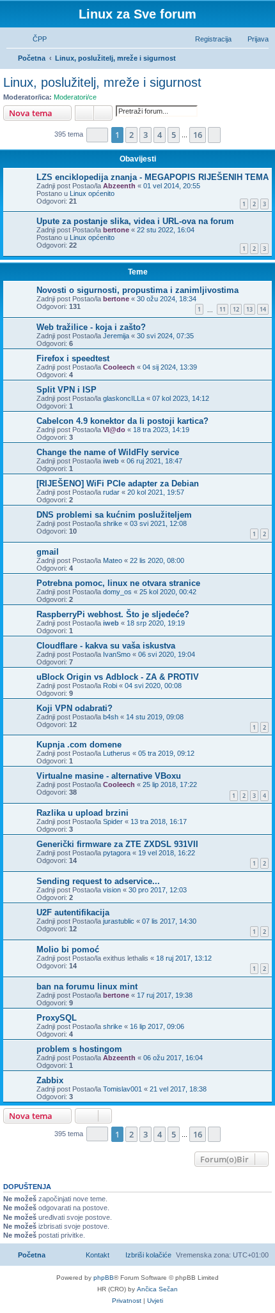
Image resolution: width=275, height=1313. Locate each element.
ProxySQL (56, 1018)
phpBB (103, 1277)
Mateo (112, 560)
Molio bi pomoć (67, 949)
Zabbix (49, 1080)
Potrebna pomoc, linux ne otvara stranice (118, 583)
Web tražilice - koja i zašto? (91, 327)
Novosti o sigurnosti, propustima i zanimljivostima (137, 290)
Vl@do (114, 429)
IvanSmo (116, 654)
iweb (111, 461)
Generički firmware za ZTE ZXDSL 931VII (117, 844)
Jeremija (116, 336)
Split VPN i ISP (66, 389)
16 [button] (197, 134)
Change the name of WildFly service (107, 452)
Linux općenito (92, 193)
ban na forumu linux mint (87, 986)
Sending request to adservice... (98, 881)
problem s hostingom (79, 1049)
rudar (111, 492)
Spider (113, 821)
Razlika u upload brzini (82, 813)
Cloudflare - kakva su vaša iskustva (105, 645)
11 (222, 309)
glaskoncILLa (124, 398)
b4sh (110, 717)
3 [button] (145, 134)
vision (112, 890)
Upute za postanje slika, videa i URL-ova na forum (135, 221)
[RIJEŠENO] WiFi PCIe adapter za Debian (117, 483)
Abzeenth (119, 186)
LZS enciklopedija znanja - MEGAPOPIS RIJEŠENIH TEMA (152, 177)
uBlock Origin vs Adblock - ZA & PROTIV (117, 677)
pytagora (116, 853)
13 (249, 309)
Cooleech (119, 367)
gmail (47, 552)
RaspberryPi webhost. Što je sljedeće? (112, 614)
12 (236, 309)
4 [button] (159, 134)
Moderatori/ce (75, 97)
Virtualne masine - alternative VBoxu (108, 776)
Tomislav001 (122, 1089)
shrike (112, 523)
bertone (116, 230)
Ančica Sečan (157, 1289)
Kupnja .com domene (79, 744)
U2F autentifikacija (72, 912)
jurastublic (118, 921)
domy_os (117, 592)
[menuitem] (34, 39)
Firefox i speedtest (72, 358)
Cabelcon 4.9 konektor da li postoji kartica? (122, 421)
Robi (110, 685)
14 (263, 309)
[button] (97, 135)
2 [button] (131, 134)
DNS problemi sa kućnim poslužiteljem (114, 515)
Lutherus (116, 753)
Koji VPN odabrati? (74, 708)
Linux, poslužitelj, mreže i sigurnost (102, 82)
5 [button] (173, 134)
